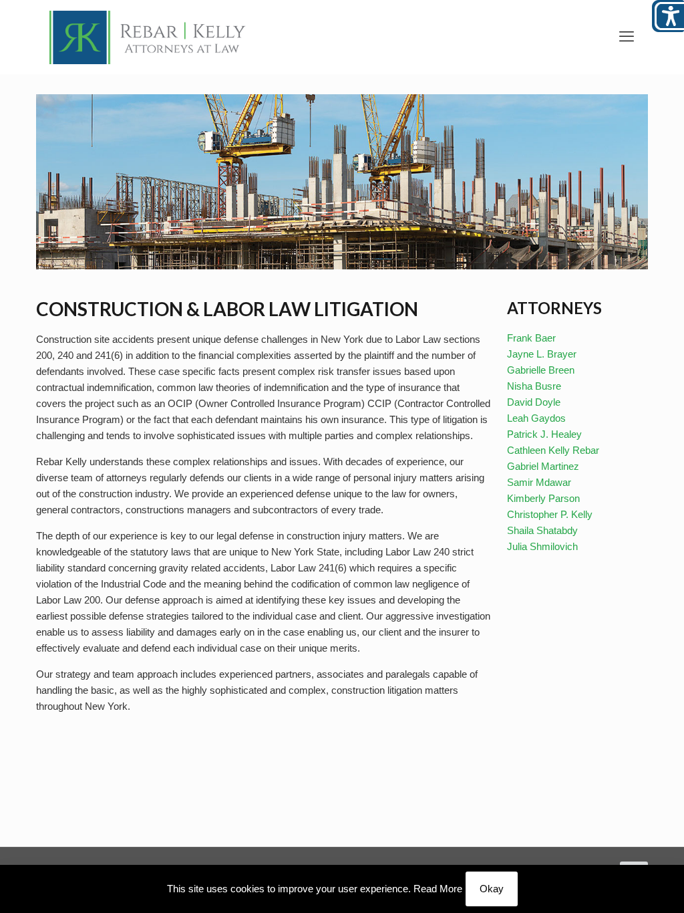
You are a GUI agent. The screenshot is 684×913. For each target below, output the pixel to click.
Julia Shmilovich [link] (542, 546)
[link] (147, 37)
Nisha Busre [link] (534, 386)
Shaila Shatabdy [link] (542, 530)
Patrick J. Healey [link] (544, 434)
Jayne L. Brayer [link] (541, 354)
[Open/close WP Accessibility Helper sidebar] (668, 16)
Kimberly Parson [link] (543, 498)
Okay (492, 888)
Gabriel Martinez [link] (543, 466)
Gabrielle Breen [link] (540, 370)
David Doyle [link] (533, 402)
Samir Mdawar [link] (539, 482)
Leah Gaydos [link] (536, 418)
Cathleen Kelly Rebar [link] (553, 450)
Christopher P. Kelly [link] (549, 514)
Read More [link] (437, 888)
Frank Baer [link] (531, 338)
